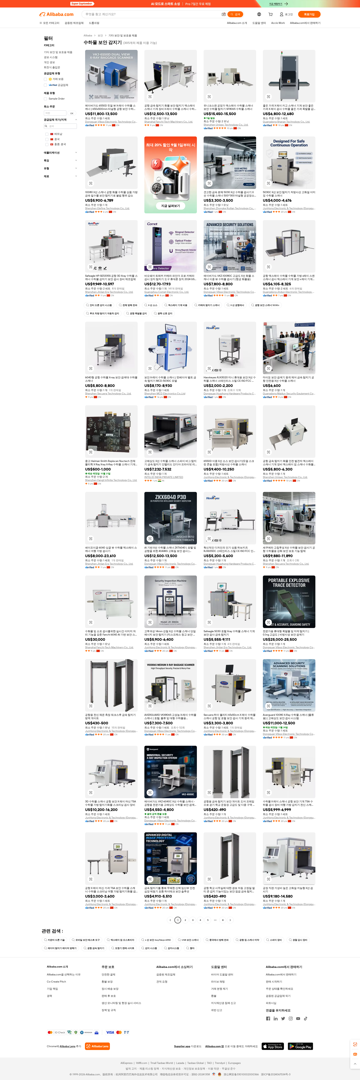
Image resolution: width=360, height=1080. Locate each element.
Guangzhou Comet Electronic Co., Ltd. (166, 291)
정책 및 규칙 (109, 1010)
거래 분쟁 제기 (219, 988)
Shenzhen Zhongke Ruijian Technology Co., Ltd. (230, 208)
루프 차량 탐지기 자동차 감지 (104, 313)
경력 (49, 995)
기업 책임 (52, 988)
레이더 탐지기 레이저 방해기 (62, 948)
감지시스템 (173, 948)
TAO (209, 1062)
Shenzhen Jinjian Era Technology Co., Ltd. (109, 291)
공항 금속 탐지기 (95, 948)
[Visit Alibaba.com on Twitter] (283, 1018)
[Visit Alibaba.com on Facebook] (268, 1018)
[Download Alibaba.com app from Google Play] (300, 1046)
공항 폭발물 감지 (138, 313)
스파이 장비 (276, 940)
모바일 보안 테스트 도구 (88, 940)
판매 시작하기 (274, 981)
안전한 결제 (108, 974)
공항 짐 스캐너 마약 (249, 940)
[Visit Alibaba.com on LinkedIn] (275, 1018)
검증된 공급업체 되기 (278, 995)
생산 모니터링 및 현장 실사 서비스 (121, 1002)
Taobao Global (195, 1062)
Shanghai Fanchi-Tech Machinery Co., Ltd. (168, 121)
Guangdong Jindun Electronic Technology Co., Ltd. (289, 291)
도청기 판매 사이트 (124, 948)
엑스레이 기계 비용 (177, 305)
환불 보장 (107, 981)
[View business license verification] (214, 1074)
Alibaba (88, 35)
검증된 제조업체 (165, 974)
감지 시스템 (151, 948)
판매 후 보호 (109, 995)
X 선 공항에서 (237, 305)
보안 (100, 35)
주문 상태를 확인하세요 (279, 988)
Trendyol (220, 1062)
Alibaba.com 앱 (214, 1046)
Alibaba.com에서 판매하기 (281, 974)
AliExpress (127, 1062)
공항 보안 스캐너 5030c (267, 305)
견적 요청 (161, 981)
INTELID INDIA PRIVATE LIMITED (163, 477)
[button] (223, 14)
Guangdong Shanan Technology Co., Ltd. (286, 121)
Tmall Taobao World (161, 1062)
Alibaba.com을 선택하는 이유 (64, 974)
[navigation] (60, 478)
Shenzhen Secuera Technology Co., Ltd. (108, 393)
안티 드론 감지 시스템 (101, 305)
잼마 (192, 948)
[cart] (271, 14)
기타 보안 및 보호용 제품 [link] (123, 35)
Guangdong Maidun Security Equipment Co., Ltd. (289, 393)
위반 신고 (216, 1010)
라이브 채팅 (218, 981)
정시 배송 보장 (110, 988)
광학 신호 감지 (165, 313)
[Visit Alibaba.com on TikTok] (305, 1018)
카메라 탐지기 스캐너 (209, 305)
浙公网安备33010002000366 (241, 1074)
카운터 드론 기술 (56, 940)
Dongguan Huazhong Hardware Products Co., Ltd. (230, 393)
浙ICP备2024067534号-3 (275, 1074)
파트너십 (271, 1002)
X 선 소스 (152, 305)
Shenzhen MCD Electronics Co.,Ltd (164, 393)
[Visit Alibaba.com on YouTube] (298, 1018)
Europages (234, 1062)
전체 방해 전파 (130, 305)
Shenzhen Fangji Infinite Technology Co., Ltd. (111, 480)
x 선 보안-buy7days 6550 (158, 940)
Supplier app (182, 1046)
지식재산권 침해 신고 (223, 1002)
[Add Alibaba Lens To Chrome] (97, 1046)
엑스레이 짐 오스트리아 (122, 940)
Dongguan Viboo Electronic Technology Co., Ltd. (111, 121)
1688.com (141, 1062)
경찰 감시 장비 (300, 940)
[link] (355, 1044)
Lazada (180, 1062)
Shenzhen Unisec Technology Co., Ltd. (226, 124)
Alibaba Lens (67, 1046)
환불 (213, 995)
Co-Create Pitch (56, 981)
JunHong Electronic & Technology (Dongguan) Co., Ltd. (289, 208)
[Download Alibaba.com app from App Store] (273, 1046)
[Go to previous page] (170, 920)
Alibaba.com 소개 (57, 966)
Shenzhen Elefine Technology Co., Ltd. (107, 208)
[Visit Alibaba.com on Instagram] (290, 1018)
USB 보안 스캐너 (190, 940)
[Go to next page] (230, 920)
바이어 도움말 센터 (222, 974)
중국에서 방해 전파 (219, 940)
